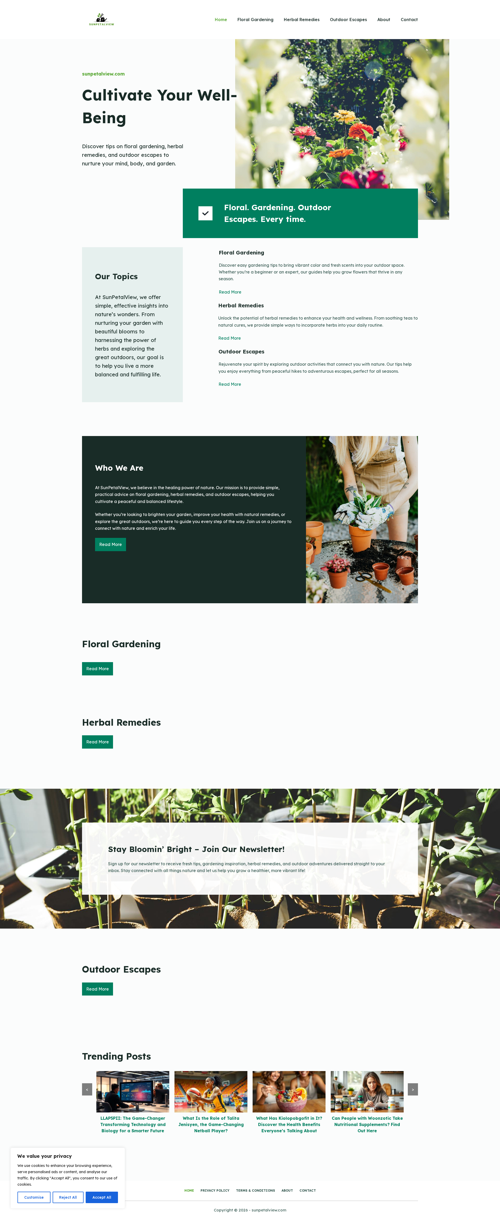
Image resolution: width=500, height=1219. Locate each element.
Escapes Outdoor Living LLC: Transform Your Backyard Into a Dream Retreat (367, 1124)
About (383, 19)
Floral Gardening (255, 19)
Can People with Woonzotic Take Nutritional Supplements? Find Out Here (289, 1124)
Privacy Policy (215, 1190)
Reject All (68, 1197)
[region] (67, 1178)
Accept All (101, 1197)
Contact (409, 19)
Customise (34, 1197)
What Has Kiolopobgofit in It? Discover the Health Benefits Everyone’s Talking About (211, 1124)
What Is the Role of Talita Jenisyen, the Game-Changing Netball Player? (133, 1124)
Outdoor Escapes (348, 19)
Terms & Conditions (255, 1190)
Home (221, 19)
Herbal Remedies (302, 19)
